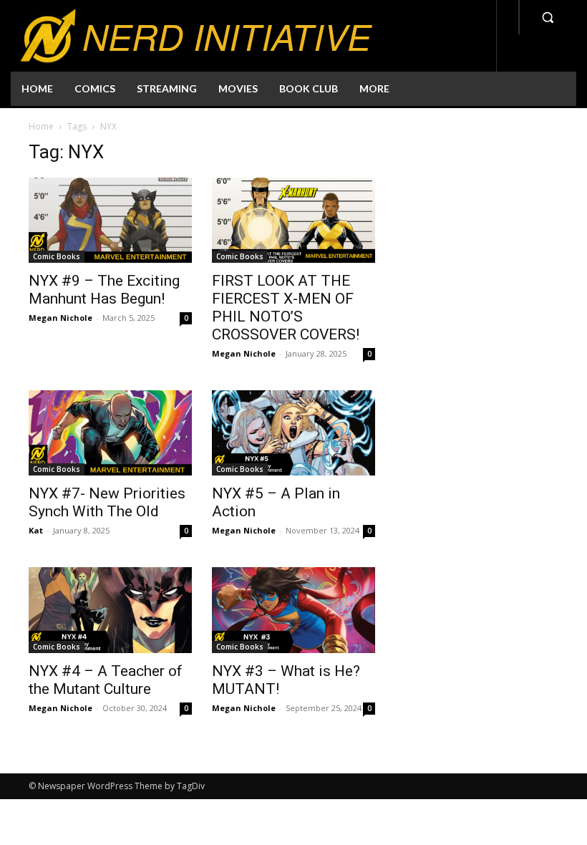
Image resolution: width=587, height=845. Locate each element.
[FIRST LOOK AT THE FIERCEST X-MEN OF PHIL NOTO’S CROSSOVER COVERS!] (293, 220)
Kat (36, 530)
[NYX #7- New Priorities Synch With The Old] (110, 432)
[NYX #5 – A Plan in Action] (293, 432)
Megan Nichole (60, 317)
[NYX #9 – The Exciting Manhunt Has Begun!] (110, 220)
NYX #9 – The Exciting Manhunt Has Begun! (104, 289)
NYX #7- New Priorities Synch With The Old (107, 502)
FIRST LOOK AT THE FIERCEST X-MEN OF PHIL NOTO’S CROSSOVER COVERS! (285, 307)
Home (41, 126)
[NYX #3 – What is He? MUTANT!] (293, 609)
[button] (547, 17)
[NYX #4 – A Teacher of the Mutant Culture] (110, 609)
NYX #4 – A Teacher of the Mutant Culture (106, 679)
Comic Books (56, 256)
